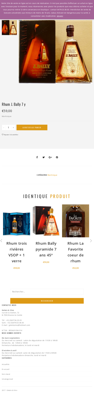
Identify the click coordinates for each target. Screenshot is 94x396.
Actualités (5, 364)
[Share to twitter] (44, 157)
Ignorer (60, 16)
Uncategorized (7, 379)
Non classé (6, 374)
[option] (9, 28)
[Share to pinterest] (57, 157)
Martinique (52, 175)
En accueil (5, 369)
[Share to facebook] (37, 157)
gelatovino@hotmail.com (19, 325)
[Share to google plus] (50, 157)
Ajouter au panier (32, 127)
